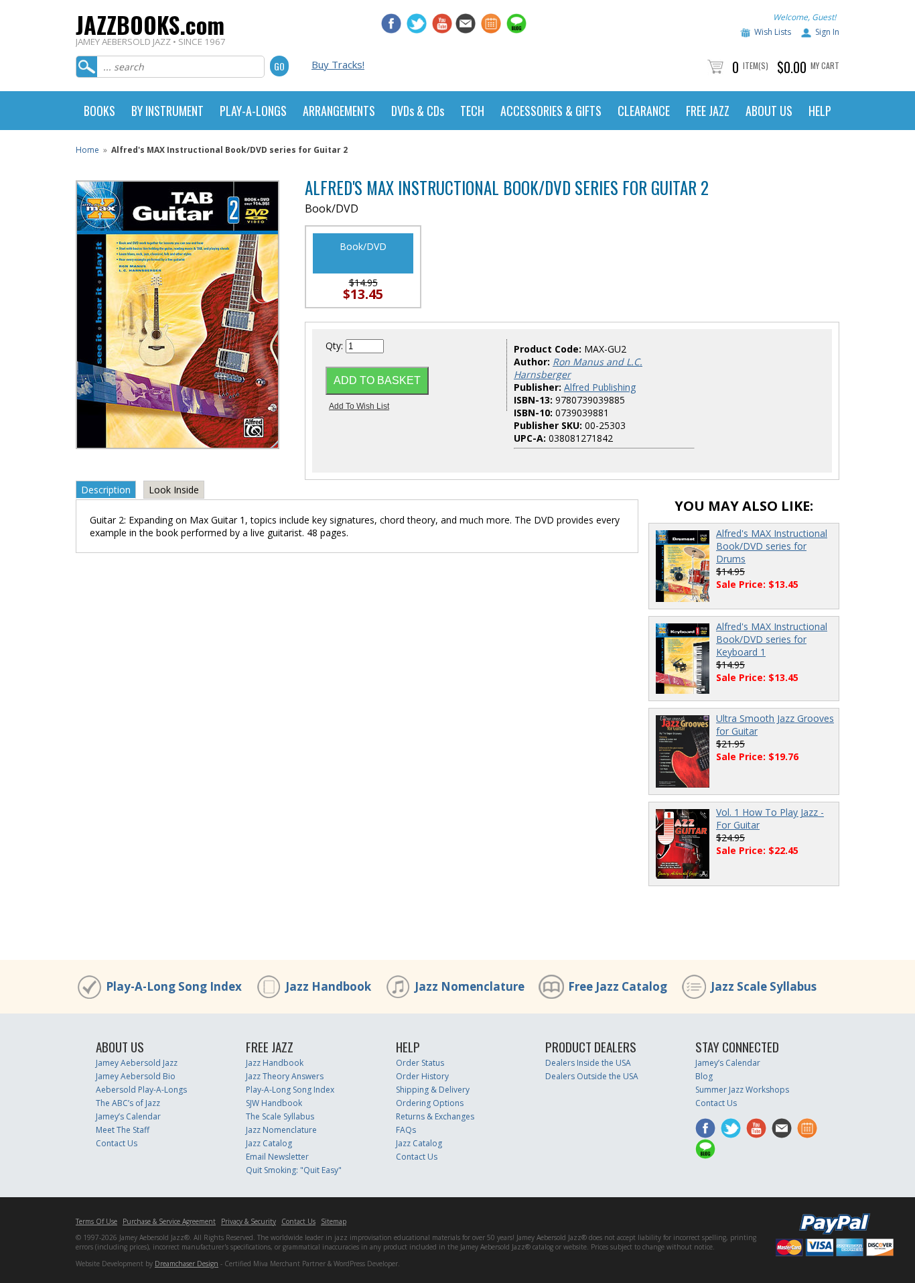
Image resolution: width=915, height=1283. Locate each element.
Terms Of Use (96, 1221)
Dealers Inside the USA (588, 1062)
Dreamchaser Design (186, 1263)
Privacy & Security (248, 1221)
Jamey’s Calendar (128, 1116)
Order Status (420, 1062)
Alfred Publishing (600, 387)
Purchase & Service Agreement (169, 1221)
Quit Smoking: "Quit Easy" (294, 1170)
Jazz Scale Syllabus (764, 986)
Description (106, 489)
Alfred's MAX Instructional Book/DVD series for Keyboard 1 (771, 639)
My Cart (825, 65)
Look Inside (174, 489)
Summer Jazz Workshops (742, 1089)
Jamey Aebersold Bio (135, 1076)
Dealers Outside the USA (591, 1076)
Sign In (827, 32)
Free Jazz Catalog (617, 986)
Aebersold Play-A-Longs (141, 1089)
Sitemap (333, 1221)
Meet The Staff (122, 1130)
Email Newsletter (277, 1156)
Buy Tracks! (337, 64)
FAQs (406, 1130)
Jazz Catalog (269, 1143)
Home (87, 150)
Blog (704, 1076)
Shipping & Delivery (433, 1089)
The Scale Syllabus (280, 1116)
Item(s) (755, 65)
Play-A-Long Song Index (174, 986)
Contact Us (116, 1143)
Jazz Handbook (328, 986)
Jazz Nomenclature (469, 986)
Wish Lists (772, 32)
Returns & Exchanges (435, 1116)
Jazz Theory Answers (285, 1076)
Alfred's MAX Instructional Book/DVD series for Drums (771, 546)
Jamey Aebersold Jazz (137, 1062)
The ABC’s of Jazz (128, 1103)
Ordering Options (430, 1103)
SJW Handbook (274, 1103)
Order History (422, 1076)
